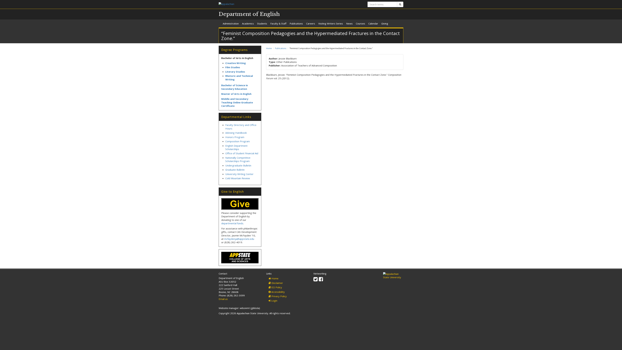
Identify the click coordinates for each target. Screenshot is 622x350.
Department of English (249, 14)
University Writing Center (239, 174)
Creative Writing (235, 63)
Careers (310, 23)
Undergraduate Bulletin (238, 165)
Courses (360, 23)
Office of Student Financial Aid (241, 153)
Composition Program (237, 141)
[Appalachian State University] (264, 4)
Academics (248, 23)
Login (274, 300)
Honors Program (234, 137)
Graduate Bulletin (235, 169)
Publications (296, 23)
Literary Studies (235, 71)
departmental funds (232, 223)
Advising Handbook (236, 132)
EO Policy (276, 287)
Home (269, 48)
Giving (384, 23)
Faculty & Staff (278, 23)
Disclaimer (277, 283)
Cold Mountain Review (237, 178)
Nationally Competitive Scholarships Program (237, 159)
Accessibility (278, 291)
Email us (223, 299)
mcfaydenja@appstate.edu (239, 238)
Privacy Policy (279, 296)
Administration (231, 23)
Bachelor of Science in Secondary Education (234, 87)
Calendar (373, 23)
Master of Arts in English (236, 93)
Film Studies (232, 67)
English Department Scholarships (236, 147)
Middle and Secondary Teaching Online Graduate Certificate (237, 102)
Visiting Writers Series (330, 23)
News (349, 23)
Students (262, 23)
